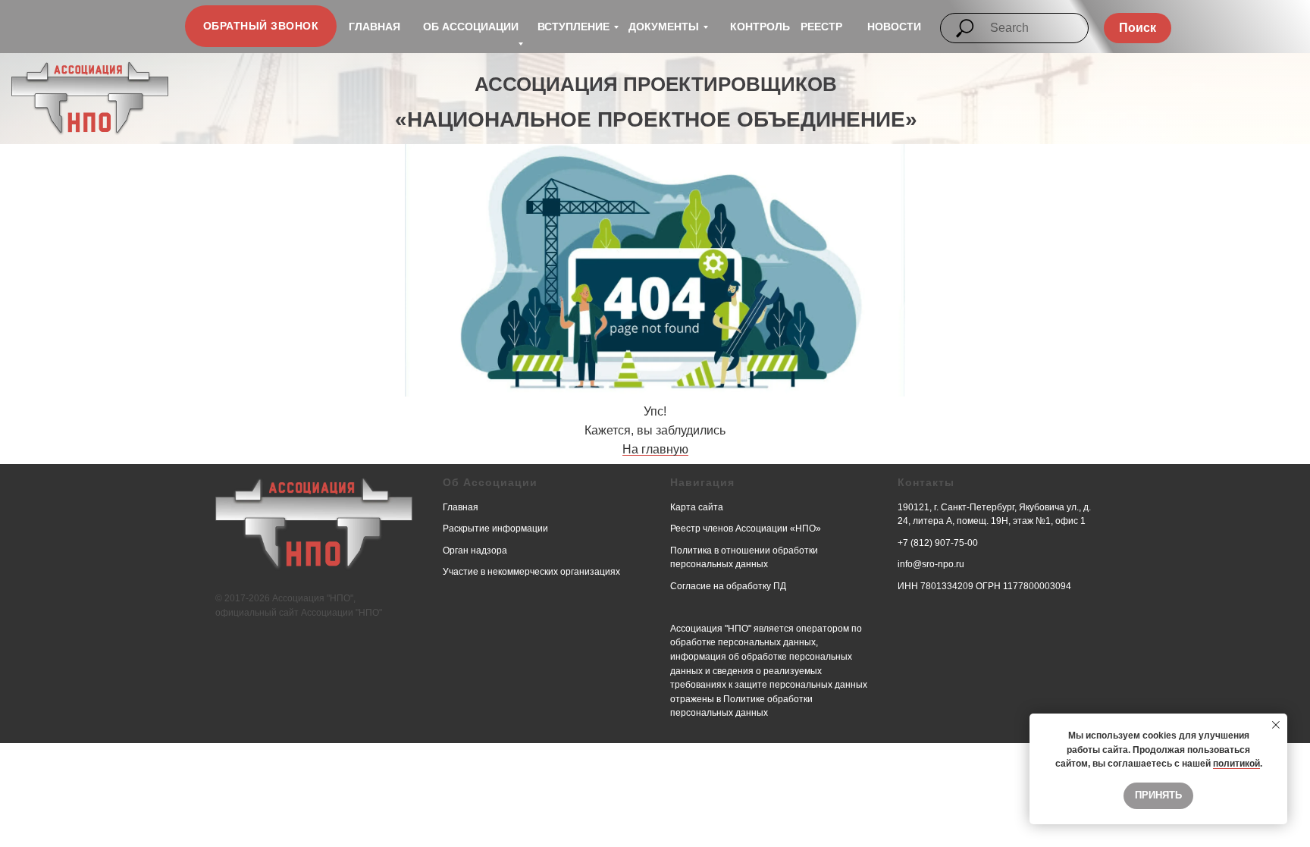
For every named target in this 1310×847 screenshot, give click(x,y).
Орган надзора (475, 550)
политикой (1236, 763)
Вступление (573, 26)
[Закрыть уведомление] (1275, 724)
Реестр (821, 26)
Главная (374, 26)
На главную (655, 449)
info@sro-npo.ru (931, 564)
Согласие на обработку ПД (728, 586)
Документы (663, 26)
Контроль (760, 26)
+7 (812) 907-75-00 (938, 543)
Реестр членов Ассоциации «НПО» (745, 528)
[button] (261, 26)
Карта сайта (696, 507)
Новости (894, 26)
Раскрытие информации (495, 528)
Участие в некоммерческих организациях (531, 571)
